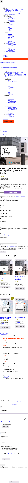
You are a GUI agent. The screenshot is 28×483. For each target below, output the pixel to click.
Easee (9, 25)
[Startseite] (8, 62)
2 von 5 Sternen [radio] (2, 235)
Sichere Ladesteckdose (10, 14)
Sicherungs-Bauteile (12, 44)
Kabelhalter (10, 35)
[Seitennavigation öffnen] (1, 1)
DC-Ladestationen (11, 21)
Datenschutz (14, 403)
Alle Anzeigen (11, 31)
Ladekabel (10, 34)
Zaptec (9, 30)
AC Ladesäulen (11, 20)
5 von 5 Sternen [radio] (8, 235)
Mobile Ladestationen (12, 18)
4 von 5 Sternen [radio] (6, 235)
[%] (6, 307)
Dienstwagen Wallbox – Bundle (11, 10)
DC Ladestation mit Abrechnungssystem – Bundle (15, 11)
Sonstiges (10, 41)
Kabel (9, 48)
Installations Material (9, 43)
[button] (26, 139)
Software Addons (11, 42)
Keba (9, 29)
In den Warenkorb (12, 192)
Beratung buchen (15, 58)
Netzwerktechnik (11, 49)
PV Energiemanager (12, 38)
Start (3, 7)
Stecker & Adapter (11, 39)
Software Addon (5, 134)
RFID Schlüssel (11, 36)
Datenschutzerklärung (11, 246)
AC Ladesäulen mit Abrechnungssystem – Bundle (15, 13)
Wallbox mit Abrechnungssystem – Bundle (14, 9)
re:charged (5, 55)
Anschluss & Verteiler (12, 46)
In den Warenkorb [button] (5, 299)
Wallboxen (10, 17)
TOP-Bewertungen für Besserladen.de (13, 378)
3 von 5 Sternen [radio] (4, 235)
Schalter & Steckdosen (12, 45)
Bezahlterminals (11, 54)
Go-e (9, 27)
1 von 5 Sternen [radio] (1, 235)
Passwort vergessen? (5, 421)
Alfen (9, 23)
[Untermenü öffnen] (6, 8)
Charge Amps (10, 24)
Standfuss (10, 37)
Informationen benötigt (6, 260)
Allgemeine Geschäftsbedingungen (19, 401)
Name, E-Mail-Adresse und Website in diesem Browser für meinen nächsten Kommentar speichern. (13, 249)
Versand (4, 323)
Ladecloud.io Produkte (10, 51)
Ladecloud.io (5, 56)
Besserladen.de (5, 131)
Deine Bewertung (4, 233)
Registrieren (3, 432)
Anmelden (5, 426)
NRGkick (10, 28)
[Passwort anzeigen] (25, 419)
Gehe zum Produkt (5, 287)
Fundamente (10, 50)
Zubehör (9, 52)
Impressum (14, 404)
